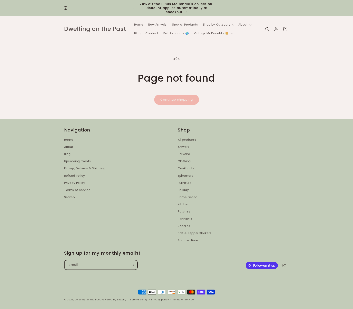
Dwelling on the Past (88, 299)
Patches (184, 212)
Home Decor (187, 197)
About (68, 147)
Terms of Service (77, 190)
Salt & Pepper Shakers (194, 233)
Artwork (183, 147)
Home (68, 140)
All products (187, 140)
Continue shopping (176, 99)
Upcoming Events (77, 161)
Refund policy (138, 299)
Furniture (184, 183)
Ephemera (185, 176)
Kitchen (183, 204)
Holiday (183, 190)
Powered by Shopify (114, 299)
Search (69, 197)
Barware (184, 154)
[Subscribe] (132, 265)
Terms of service (183, 299)
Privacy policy (160, 299)
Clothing (184, 161)
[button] (218, 24)
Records (184, 226)
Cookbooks (186, 168)
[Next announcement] (220, 8)
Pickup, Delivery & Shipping (84, 168)
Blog (67, 154)
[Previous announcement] (132, 8)
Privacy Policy (74, 183)
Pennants (185, 219)
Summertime (188, 240)
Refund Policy (74, 176)
